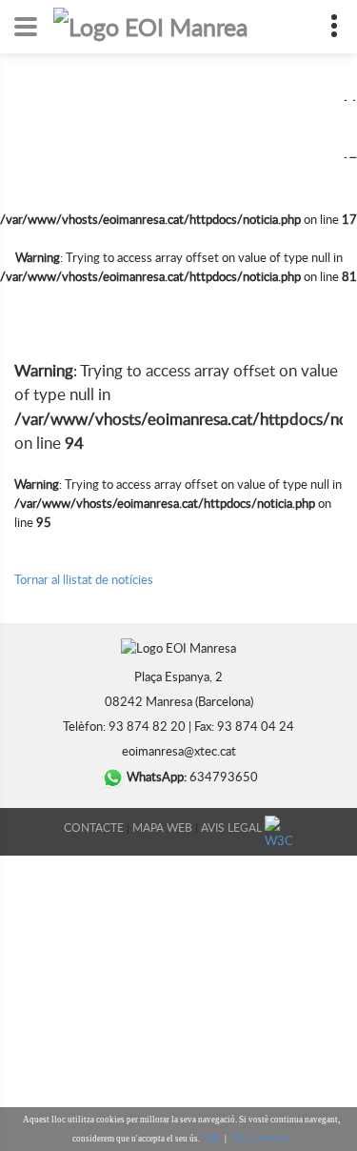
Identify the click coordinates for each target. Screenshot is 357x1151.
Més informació (261, 1138)
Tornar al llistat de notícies (83, 579)
